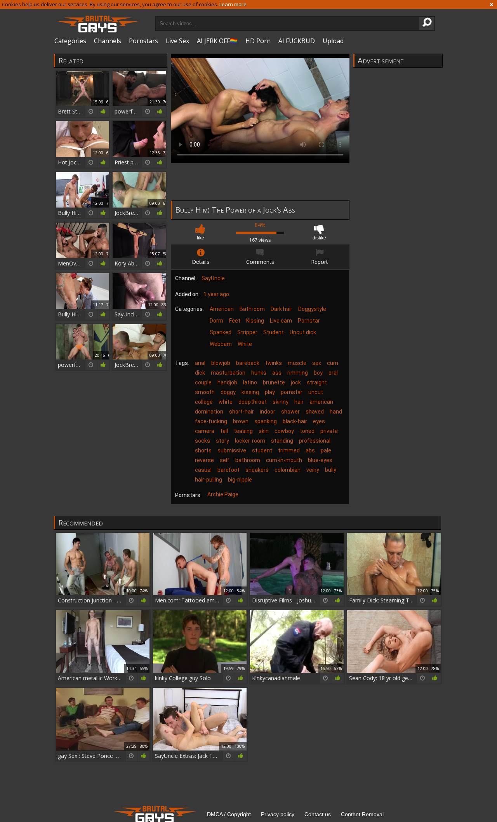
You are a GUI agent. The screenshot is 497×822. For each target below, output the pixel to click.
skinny (280, 402)
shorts (203, 450)
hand (336, 411)
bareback (247, 363)
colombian (288, 470)
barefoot (228, 470)
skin (264, 431)
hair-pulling (208, 479)
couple (203, 382)
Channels (107, 41)
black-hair (295, 421)
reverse (204, 460)
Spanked (220, 332)
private (329, 431)
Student (273, 332)
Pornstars (143, 41)
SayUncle (213, 278)
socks (202, 441)
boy (318, 373)
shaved (315, 411)
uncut (315, 392)
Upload (333, 41)
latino (250, 382)
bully (330, 470)
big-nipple (240, 479)
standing (282, 441)
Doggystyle (312, 309)
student (262, 450)
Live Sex (177, 41)
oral (333, 373)
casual (203, 470)
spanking (265, 421)
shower (290, 411)
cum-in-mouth (284, 460)
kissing (250, 392)
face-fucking (211, 421)
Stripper (247, 332)
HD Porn (258, 41)
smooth (205, 392)
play (270, 392)
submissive (231, 450)
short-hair (241, 411)
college (204, 402)
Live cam (281, 321)
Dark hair (281, 309)
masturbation (228, 373)
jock (296, 382)
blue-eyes (320, 460)
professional (314, 441)
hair (299, 402)
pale (326, 450)
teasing (243, 431)
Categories (70, 41)
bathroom (247, 460)
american (321, 402)
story (222, 441)
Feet (234, 321)
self (224, 460)
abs (310, 450)
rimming (297, 373)
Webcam (221, 344)
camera (204, 431)
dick (200, 373)
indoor (267, 411)
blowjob (220, 363)
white (226, 402)
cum (332, 363)
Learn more (233, 4)
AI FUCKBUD (296, 41)
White (245, 344)
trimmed (289, 450)
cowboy (284, 431)
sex (316, 363)
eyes (319, 421)
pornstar (291, 392)
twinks (273, 363)
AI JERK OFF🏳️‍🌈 (217, 41)
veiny (312, 470)
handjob (227, 382)
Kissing (255, 321)
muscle (297, 363)
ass (277, 373)
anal (200, 363)
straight (317, 382)
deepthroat (252, 402)
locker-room (250, 441)
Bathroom (252, 309)
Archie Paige (222, 494)
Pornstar (309, 321)
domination (209, 411)
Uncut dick (303, 332)
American (222, 309)
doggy (228, 392)
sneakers (257, 470)
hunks (258, 373)
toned (307, 431)
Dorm (216, 321)
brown (240, 421)
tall (224, 431)
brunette (274, 382)
